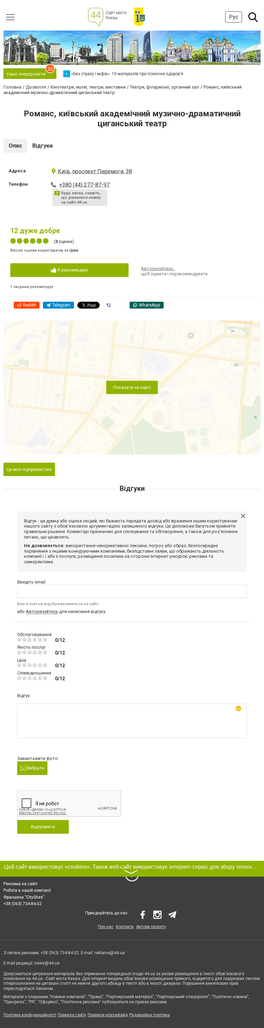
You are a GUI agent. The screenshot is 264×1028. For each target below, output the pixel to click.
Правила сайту (71, 1015)
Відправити (43, 826)
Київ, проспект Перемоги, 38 (95, 171)
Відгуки (42, 145)
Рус (233, 17)
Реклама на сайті (20, 883)
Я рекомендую (72, 270)
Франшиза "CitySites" (23, 897)
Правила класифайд (108, 1015)
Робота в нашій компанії (27, 890)
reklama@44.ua (110, 952)
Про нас (105, 926)
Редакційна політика (149, 1015)
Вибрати (35, 768)
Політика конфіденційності (29, 1015)
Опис (15, 145)
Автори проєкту (151, 926)
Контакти (125, 926)
